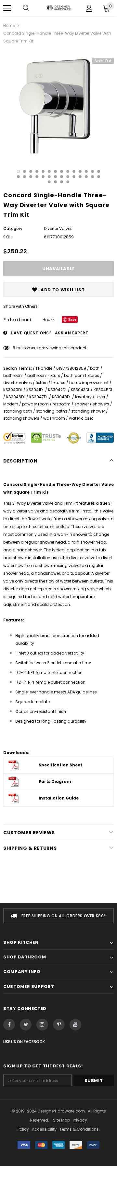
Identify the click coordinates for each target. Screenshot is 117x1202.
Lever (100, 397)
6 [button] (49, 171)
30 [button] (55, 181)
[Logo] (59, 8)
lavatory (83, 397)
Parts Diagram (55, 781)
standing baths (51, 411)
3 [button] (30, 171)
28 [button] (98, 176)
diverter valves (17, 382)
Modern (10, 404)
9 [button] (67, 171)
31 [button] (61, 181)
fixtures (58, 382)
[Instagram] (42, 1024)
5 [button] (43, 171)
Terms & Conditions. (79, 1129)
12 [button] (86, 171)
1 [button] (18, 171)
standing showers (21, 418)
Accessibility (44, 1129)
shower (81, 404)
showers (101, 404)
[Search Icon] (26, 8)
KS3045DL (103, 389)
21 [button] (55, 176)
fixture (41, 382)
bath (94, 368)
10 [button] (73, 171)
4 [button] (36, 171)
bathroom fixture (43, 375)
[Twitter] (26, 1024)
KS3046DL (15, 397)
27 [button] (92, 176)
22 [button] (61, 176)
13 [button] (92, 171)
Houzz (48, 319)
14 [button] (98, 171)
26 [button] (86, 176)
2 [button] (24, 171)
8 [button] (61, 171)
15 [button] (18, 176)
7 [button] (55, 171)
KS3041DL (35, 389)
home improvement (89, 382)
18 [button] (36, 176)
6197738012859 (71, 368)
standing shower (88, 411)
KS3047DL (38, 397)
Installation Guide (59, 798)
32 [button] (67, 181)
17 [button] (30, 176)
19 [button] (43, 176)
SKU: (7, 237)
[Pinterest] (59, 1024)
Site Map (61, 1120)
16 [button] (24, 176)
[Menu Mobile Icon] (7, 8)
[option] (58, 105)
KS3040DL (12, 389)
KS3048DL (61, 397)
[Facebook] (9, 1024)
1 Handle (44, 368)
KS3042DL (57, 389)
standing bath (17, 411)
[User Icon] (89, 8)
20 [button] (49, 176)
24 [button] (73, 176)
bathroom (13, 375)
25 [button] (80, 176)
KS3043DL (80, 389)
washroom (54, 418)
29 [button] (49, 181)
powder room (35, 404)
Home (9, 25)
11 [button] (80, 171)
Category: (13, 228)
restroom (62, 404)
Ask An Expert (71, 333)
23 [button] (67, 176)
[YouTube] (75, 1024)
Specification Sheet (60, 765)
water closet (81, 418)
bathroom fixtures (81, 375)
